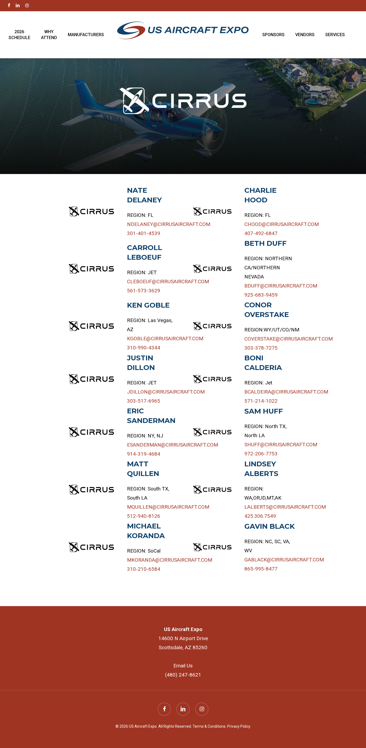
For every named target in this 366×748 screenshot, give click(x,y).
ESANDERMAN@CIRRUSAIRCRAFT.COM (172, 445)
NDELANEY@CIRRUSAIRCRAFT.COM (168, 224)
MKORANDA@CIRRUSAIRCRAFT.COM (169, 560)
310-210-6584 (143, 569)
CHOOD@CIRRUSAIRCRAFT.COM (281, 224)
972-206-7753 (261, 454)
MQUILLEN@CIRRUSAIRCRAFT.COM (168, 507)
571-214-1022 (261, 401)
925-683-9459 (261, 295)
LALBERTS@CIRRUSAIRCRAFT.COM (285, 507)
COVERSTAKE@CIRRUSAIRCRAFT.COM (288, 339)
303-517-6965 (143, 401)
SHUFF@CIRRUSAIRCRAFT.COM (280, 444)
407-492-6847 (261, 233)
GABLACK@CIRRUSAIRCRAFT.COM (284, 560)
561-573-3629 (143, 291)
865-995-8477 (261, 569)
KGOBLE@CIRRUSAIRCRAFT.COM (165, 338)
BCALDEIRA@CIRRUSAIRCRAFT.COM (286, 392)
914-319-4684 (143, 454)
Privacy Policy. (239, 726)
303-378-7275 (261, 348)
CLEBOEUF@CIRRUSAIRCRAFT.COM (168, 281)
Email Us (183, 666)
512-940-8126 (143, 516)
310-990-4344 (143, 348)
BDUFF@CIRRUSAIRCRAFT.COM (280, 286)
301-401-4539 (143, 233)
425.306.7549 (260, 516)
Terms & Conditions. (210, 726)
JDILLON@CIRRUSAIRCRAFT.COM (166, 392)
